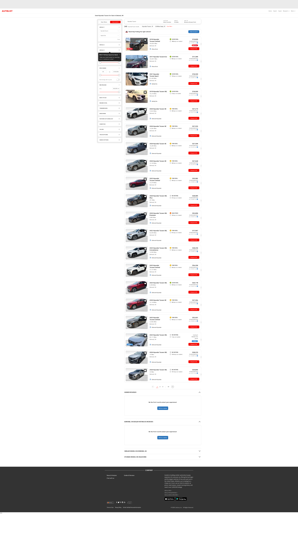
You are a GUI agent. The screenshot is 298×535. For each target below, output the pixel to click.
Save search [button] (115, 22)
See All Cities (168, 490)
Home (270, 11)
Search (275, 11)
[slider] (100, 62)
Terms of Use (110, 507)
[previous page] (153, 386)
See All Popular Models (171, 493)
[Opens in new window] (169, 499)
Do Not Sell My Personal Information (132, 507)
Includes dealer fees (193, 41)
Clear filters (169, 26)
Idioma (110, 502)
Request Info (194, 48)
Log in (130, 503)
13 (168, 387)
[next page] (172, 386)
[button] (109, 31)
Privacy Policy (118, 507)
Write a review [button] (163, 408)
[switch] (117, 80)
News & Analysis (112, 475)
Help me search (194, 31)
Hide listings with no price (105, 79)
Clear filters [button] (104, 22)
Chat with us (110, 478)
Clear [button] (118, 39)
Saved (279, 11)
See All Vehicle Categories (172, 495)
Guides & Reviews (129, 475)
